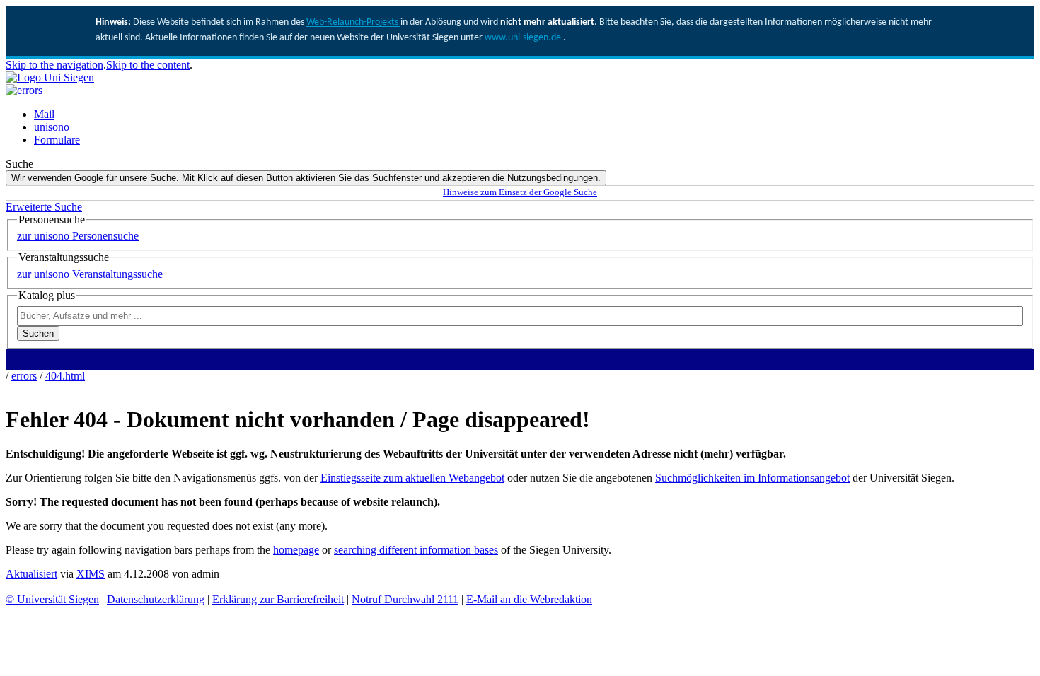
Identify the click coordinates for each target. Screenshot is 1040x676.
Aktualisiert (31, 574)
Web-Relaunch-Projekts (353, 22)
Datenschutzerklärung (155, 599)
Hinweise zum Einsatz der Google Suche (520, 192)
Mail (44, 114)
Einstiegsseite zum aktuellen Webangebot (412, 478)
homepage (296, 550)
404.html (65, 376)
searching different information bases (416, 550)
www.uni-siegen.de (524, 38)
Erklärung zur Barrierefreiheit (278, 599)
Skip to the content (148, 65)
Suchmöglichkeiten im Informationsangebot (752, 478)
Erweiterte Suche (44, 207)
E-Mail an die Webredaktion (529, 599)
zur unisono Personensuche (78, 236)
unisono (51, 127)
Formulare (57, 140)
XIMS (90, 574)
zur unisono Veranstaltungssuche (90, 274)
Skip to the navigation (54, 65)
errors (24, 376)
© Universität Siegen (52, 599)
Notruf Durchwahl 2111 (405, 599)
